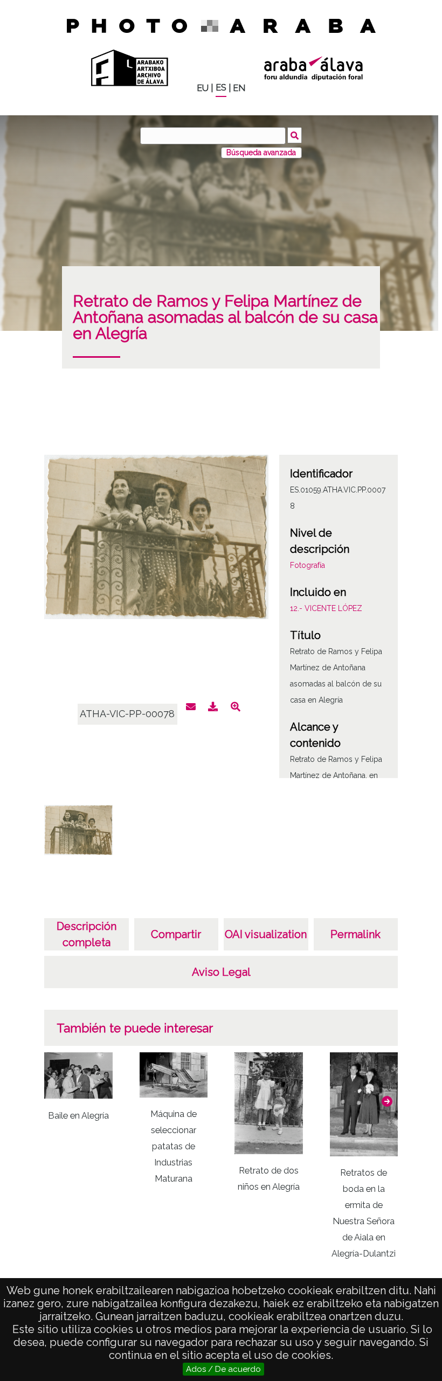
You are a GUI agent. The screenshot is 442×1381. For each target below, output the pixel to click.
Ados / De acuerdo (223, 1369)
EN (239, 88)
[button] (387, 1101)
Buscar (294, 135)
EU (203, 88)
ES (221, 87)
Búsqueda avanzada (261, 152)
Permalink (355, 934)
